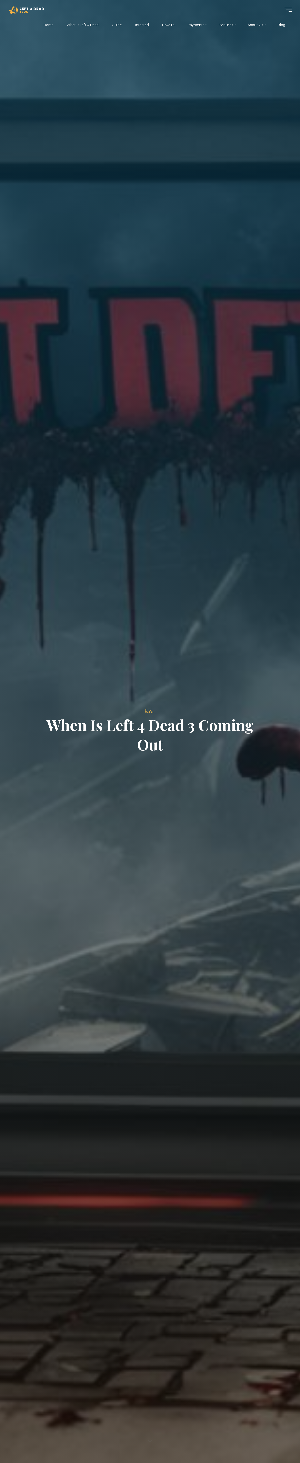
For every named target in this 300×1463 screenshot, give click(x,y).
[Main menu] (288, 10)
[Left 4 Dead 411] (28, 10)
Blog (149, 710)
